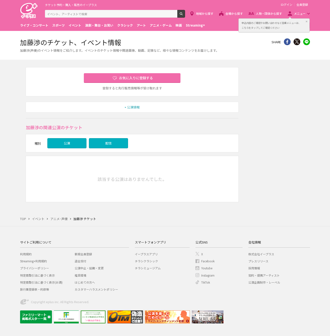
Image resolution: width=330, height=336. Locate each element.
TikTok (205, 282)
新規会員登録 (83, 254)
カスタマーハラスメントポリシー (96, 289)
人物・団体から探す (269, 13)
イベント (75, 25)
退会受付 (80, 261)
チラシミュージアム (148, 268)
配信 (108, 143)
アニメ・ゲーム (161, 25)
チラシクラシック (146, 261)
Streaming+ (195, 25)
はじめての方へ (85, 282)
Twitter (297, 41)
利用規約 (26, 254)
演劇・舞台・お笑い (99, 25)
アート (141, 25)
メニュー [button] (300, 13)
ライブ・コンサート (34, 25)
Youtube (206, 268)
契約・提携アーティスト (264, 275)
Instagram (208, 275)
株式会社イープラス (261, 254)
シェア (287, 41)
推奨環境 (80, 275)
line (306, 41)
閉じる (306, 21)
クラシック (125, 25)
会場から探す (234, 13)
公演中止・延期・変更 (89, 268)
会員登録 (302, 4)
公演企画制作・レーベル (264, 282)
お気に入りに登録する (136, 77)
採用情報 (254, 268)
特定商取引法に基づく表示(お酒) (41, 282)
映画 (179, 25)
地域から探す (204, 13)
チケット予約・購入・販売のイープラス (71, 5)
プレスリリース (258, 261)
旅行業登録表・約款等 (34, 289)
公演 (67, 143)
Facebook (208, 261)
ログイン (286, 4)
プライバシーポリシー (34, 268)
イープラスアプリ (146, 254)
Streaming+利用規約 (33, 261)
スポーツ (58, 25)
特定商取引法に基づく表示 (37, 275)
